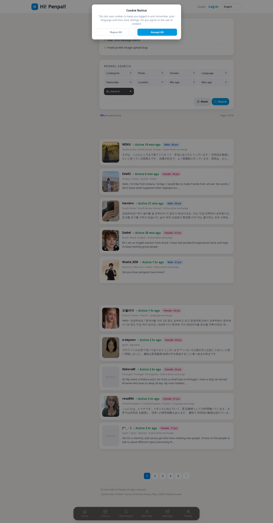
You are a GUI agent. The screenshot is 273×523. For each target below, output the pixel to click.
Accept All (157, 32)
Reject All (116, 32)
